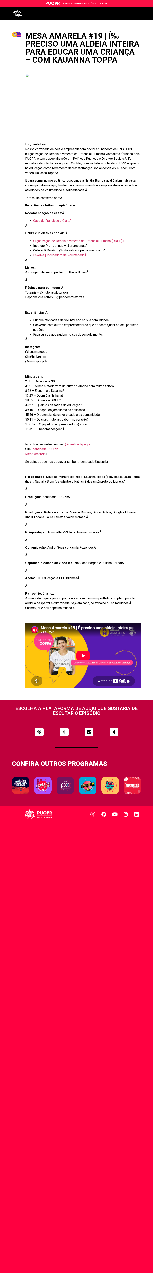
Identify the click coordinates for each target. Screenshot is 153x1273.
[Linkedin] (137, 814)
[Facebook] (104, 814)
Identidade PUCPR (45, 449)
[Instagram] (126, 814)
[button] (39, 732)
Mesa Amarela (35, 454)
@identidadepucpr (77, 444)
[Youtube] (115, 814)
